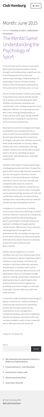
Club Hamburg (14, 5)
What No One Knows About (16, 377)
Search (5, 345)
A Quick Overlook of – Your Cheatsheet (20, 367)
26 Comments (8, 33)
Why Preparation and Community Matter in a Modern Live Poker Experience (22, 360)
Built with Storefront (12, 403)
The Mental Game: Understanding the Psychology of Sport (21, 47)
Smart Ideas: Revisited (14, 383)
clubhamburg (32, 30)
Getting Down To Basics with (17, 372)
